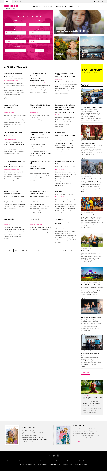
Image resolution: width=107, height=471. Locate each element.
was (39, 20)
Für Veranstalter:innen (46, 461)
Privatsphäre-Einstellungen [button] (27, 464)
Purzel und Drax (35, 219)
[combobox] (39, 24)
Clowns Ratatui (60, 133)
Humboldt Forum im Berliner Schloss (39, 82)
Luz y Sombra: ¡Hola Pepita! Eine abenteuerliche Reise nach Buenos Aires (65, 107)
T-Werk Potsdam (59, 226)
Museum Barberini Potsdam (11, 80)
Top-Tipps (71, 6)
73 (34, 250)
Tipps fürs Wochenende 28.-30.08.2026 (72, 31)
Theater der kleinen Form (36, 224)
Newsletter (70, 461)
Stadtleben (48, 6)
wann (16, 20)
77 (50, 250)
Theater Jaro (7, 224)
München (18, 1)
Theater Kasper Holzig (9, 112)
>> (71, 250)
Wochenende (61, 28)
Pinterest (99, 1)
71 (26, 250)
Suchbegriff (16, 47)
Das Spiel (58, 191)
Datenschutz (96, 461)
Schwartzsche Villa (34, 112)
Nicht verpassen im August (89, 56)
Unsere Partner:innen (31, 461)
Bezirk (16, 38)
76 (46, 250)
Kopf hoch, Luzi (9, 219)
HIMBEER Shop (67, 464)
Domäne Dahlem (59, 138)
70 (23, 250)
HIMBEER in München (81, 464)
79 (58, 250)
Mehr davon (86, 372)
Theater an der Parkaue (61, 197)
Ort (39, 38)
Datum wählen (10, 24)
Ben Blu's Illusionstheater (10, 199)
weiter (65, 250)
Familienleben (60, 6)
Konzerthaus (58, 79)
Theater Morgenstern (35, 199)
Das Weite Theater (60, 169)
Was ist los (37, 6)
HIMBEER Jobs (42, 464)
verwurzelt (59, 219)
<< (10, 250)
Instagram (102, 1)
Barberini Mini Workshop (13, 74)
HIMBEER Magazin (54, 464)
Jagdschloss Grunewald (35, 141)
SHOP (80, 6)
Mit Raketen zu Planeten (13, 133)
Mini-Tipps (60, 53)
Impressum (86, 461)
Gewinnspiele (60, 461)
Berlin (8, 1)
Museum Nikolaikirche (35, 170)
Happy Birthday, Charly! (64, 74)
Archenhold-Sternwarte (10, 139)
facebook (95, 1)
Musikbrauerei (58, 114)
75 (42, 250)
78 (54, 250)
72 (30, 250)
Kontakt (78, 461)
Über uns (9, 461)
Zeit (39, 29)
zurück (16, 250)
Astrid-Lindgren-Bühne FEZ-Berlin (12, 169)
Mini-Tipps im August (64, 57)
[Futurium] (92, 73)
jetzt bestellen (77, 442)
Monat (85, 51)
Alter (15, 29)
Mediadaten (18, 461)
